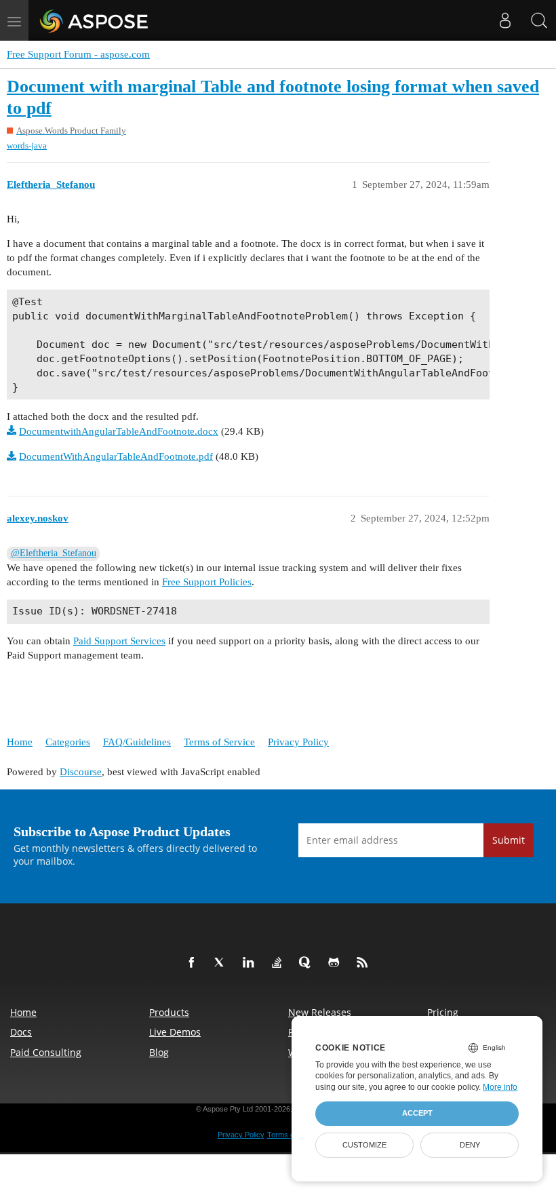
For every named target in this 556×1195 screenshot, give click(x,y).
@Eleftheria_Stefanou (53, 553)
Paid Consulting (45, 1052)
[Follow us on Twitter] (222, 963)
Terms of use (289, 1135)
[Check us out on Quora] (308, 963)
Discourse (81, 771)
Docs (21, 1031)
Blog (159, 1052)
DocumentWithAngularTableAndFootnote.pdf (116, 456)
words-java (27, 145)
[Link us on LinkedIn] (251, 963)
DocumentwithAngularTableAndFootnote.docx (118, 431)
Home (20, 742)
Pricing (442, 1012)
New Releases (319, 1012)
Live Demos (175, 1031)
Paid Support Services (119, 640)
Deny (470, 1145)
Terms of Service (219, 742)
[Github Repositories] (336, 963)
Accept (417, 1113)
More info (500, 1087)
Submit (508, 840)
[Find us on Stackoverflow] (279, 963)
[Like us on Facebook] (194, 963)
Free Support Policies (207, 581)
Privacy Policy (298, 742)
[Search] (539, 20)
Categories (67, 742)
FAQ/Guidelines (137, 742)
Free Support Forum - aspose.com (78, 54)
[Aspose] (95, 20)
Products (169, 1012)
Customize (364, 1145)
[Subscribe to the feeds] (365, 963)
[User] (505, 20)
